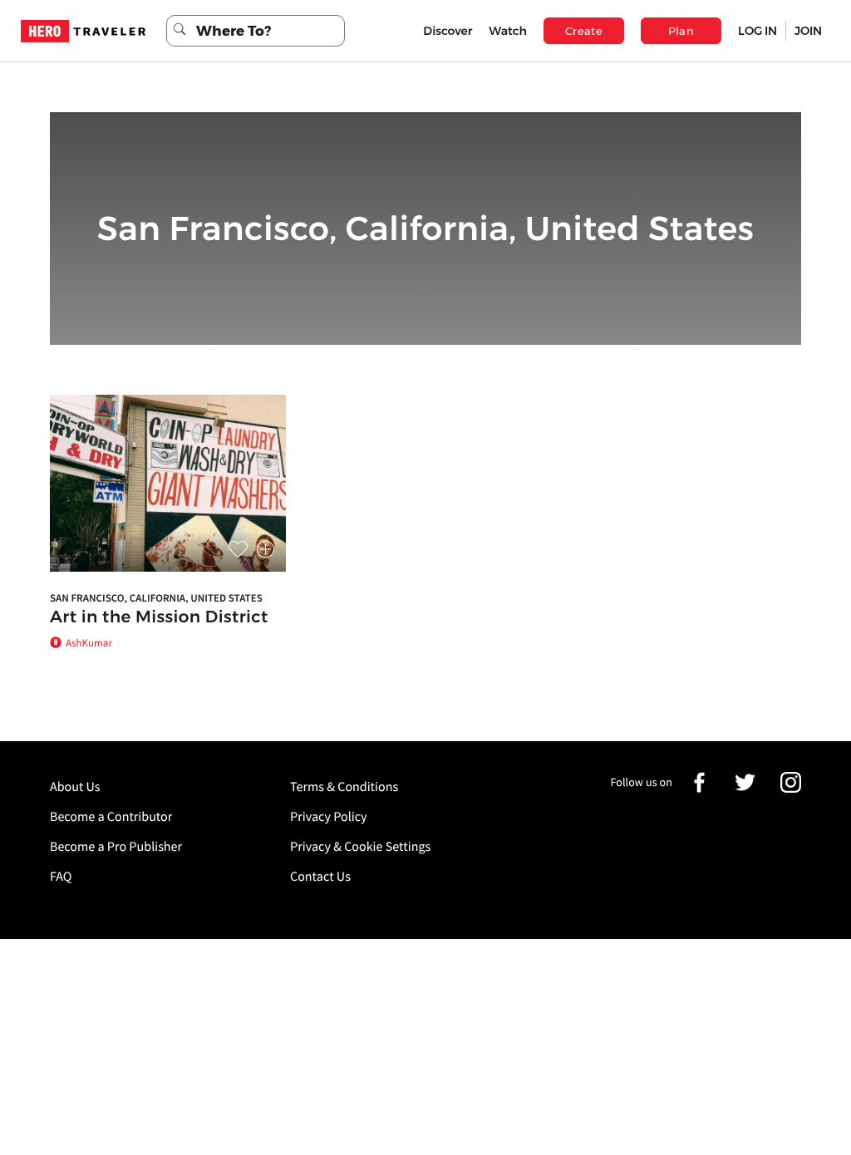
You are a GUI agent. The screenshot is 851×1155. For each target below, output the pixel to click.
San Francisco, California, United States (156, 598)
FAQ (60, 876)
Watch (508, 30)
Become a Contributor (111, 816)
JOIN (808, 30)
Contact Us (320, 876)
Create (584, 30)
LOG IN (757, 30)
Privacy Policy (328, 816)
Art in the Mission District (159, 617)
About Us (75, 787)
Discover (447, 30)
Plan (681, 30)
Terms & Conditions (344, 787)
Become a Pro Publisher (116, 846)
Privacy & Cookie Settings (360, 846)
